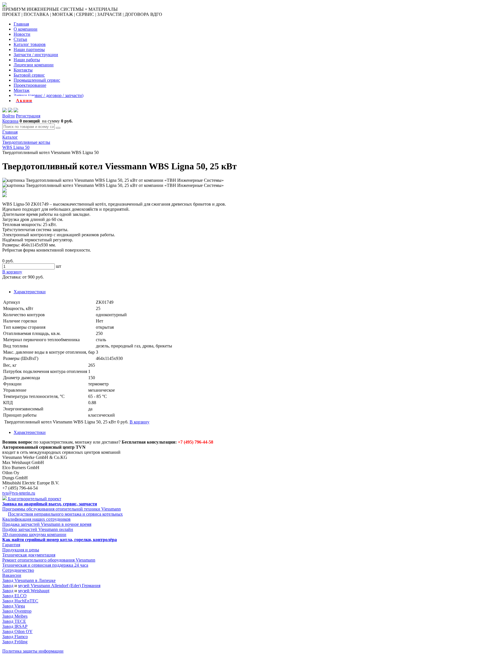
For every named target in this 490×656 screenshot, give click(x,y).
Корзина (10, 121)
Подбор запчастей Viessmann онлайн (37, 529)
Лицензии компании (34, 64)
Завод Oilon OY (17, 631)
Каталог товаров (30, 44)
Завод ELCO (14, 595)
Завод (7, 585)
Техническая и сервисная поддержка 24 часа (45, 565)
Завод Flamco (15, 636)
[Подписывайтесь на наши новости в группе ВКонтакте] (10, 110)
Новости (22, 34)
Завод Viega (13, 606)
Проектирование (30, 85)
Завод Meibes (15, 616)
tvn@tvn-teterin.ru (18, 493)
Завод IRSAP (15, 626)
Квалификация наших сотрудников (36, 519)
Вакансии (11, 575)
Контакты (23, 70)
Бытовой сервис (29, 75)
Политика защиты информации (33, 651)
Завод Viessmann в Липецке (29, 580)
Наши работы (27, 59)
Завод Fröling (15, 641)
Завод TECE (14, 621)
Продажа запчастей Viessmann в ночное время (46, 524)
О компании (25, 29)
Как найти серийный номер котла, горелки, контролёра (59, 539)
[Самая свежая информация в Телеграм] (16, 110)
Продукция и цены (20, 549)
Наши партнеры (29, 49)
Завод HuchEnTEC (20, 600)
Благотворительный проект (34, 498)
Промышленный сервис (37, 80)
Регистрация (28, 115)
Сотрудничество (18, 570)
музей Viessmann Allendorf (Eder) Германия (59, 585)
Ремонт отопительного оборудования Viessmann (48, 560)
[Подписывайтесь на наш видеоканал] (4, 110)
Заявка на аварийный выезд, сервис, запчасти (49, 503)
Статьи (20, 39)
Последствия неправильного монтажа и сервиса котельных (65, 514)
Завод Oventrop (16, 611)
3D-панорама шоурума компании (34, 534)
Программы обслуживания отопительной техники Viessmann (61, 509)
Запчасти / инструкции (36, 54)
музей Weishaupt (33, 590)
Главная (21, 24)
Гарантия (11, 544)
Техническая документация (28, 554)
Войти (8, 115)
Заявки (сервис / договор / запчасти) (48, 95)
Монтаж (21, 90)
